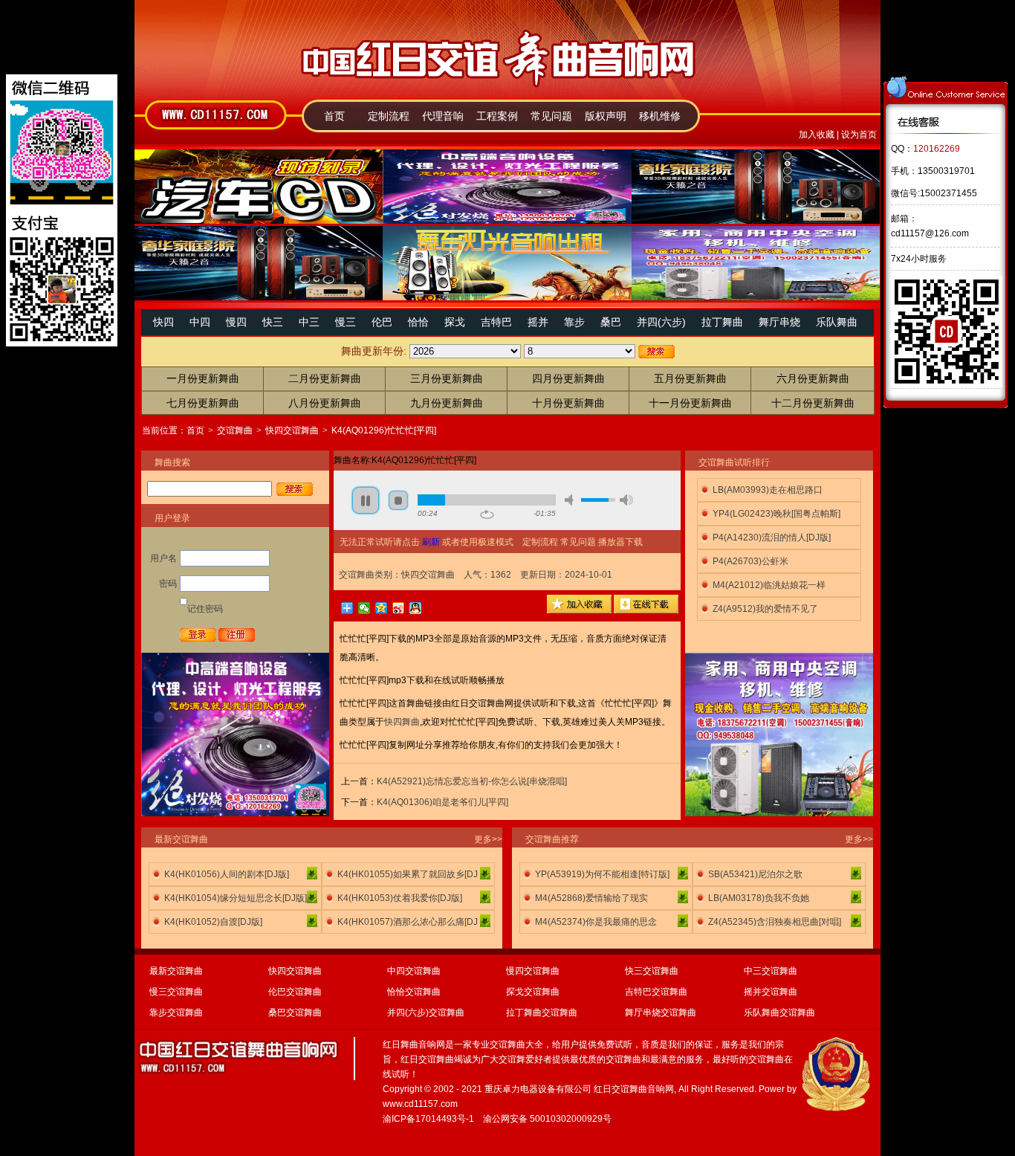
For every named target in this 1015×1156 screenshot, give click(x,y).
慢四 (236, 322)
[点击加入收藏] (579, 610)
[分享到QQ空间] (381, 608)
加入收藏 (816, 134)
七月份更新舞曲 (202, 403)
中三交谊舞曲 (770, 971)
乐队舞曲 (836, 322)
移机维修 (660, 116)
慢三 (345, 322)
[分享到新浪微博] (398, 608)
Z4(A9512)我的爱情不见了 (765, 609)
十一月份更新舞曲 (690, 403)
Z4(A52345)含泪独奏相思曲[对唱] (774, 922)
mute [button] (571, 500)
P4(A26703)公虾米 (750, 561)
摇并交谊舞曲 (770, 992)
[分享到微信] (364, 608)
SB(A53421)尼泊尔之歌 (755, 874)
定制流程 (388, 116)
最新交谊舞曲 (176, 971)
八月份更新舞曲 (324, 403)
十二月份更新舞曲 (813, 403)
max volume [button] (626, 500)
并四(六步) (661, 322)
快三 (272, 322)
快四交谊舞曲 (292, 430)
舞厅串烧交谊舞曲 (660, 1012)
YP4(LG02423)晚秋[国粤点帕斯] (776, 513)
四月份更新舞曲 (568, 378)
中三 (309, 322)
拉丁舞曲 (722, 322)
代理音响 (443, 116)
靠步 (574, 322)
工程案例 (497, 116)
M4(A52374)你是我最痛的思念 (596, 922)
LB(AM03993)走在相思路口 (768, 490)
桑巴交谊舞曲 (295, 1012)
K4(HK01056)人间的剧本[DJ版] (226, 874)
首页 (334, 116)
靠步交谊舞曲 (176, 1012)
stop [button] (398, 500)
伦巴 (382, 322)
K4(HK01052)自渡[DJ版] (213, 922)
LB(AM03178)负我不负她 (758, 898)
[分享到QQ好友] (415, 608)
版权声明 (605, 116)
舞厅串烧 (779, 322)
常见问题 (551, 116)
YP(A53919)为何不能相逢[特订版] (602, 874)
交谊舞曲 (235, 430)
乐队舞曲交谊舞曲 (779, 1012)
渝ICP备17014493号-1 (428, 1119)
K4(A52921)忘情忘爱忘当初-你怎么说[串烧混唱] (472, 781)
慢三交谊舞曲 (176, 992)
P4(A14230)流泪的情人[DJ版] (772, 537)
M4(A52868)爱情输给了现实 (591, 898)
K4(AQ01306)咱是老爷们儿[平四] (442, 802)
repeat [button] (487, 514)
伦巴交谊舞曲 (295, 992)
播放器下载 (620, 542)
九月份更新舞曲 (446, 403)
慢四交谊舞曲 (533, 971)
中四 (199, 322)
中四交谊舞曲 (414, 971)
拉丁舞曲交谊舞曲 (541, 1012)
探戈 (454, 322)
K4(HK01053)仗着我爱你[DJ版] (399, 898)
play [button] (365, 500)
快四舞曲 (402, 722)
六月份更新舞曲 (812, 378)
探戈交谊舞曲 (533, 992)
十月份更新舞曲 (568, 403)
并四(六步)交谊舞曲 (425, 1012)
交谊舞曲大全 (516, 1044)
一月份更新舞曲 (202, 378)
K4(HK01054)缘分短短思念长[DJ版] (235, 898)
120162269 (936, 148)
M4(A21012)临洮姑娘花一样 (769, 585)
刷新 (431, 542)
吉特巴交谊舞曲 (656, 992)
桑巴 (610, 322)
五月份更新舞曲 (690, 378)
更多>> (488, 839)
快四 (163, 322)
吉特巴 (496, 322)
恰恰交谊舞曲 (414, 992)
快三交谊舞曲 (651, 971)
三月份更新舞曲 (446, 378)
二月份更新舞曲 (324, 378)
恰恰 (418, 322)
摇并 (538, 322)
